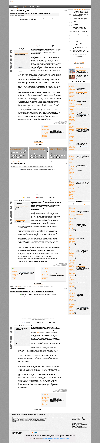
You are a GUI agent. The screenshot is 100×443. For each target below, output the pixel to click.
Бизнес (38, 6)
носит (38, 332)
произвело (45, 212)
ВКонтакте (36, 432)
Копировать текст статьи (11, 71)
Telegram (34, 432)
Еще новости (79, 56)
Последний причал (19, 67)
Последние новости (79, 9)
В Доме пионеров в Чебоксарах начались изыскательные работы (21, 344)
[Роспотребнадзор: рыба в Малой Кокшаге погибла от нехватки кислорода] (72, 308)
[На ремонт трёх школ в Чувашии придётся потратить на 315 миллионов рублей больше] (45, 274)
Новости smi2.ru (79, 67)
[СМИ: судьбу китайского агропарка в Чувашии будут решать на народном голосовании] (72, 114)
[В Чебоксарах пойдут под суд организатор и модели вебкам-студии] (15, 273)
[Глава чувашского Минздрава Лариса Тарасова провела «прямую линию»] (72, 295)
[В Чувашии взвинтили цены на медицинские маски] (72, 158)
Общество (32, 6)
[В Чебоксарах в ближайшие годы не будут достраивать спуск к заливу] (72, 212)
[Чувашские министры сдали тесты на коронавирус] (72, 103)
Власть (26, 6)
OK (50, 440)
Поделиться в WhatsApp (11, 63)
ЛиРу (37, 432)
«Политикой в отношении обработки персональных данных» (56, 438)
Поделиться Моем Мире (11, 56)
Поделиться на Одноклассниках (11, 60)
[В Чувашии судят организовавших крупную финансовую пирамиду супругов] (72, 283)
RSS (33, 432)
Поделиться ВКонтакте (11, 51)
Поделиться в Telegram (11, 68)
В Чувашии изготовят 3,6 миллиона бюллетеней (20, 220)
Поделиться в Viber (11, 66)
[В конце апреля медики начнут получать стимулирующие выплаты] (72, 145)
